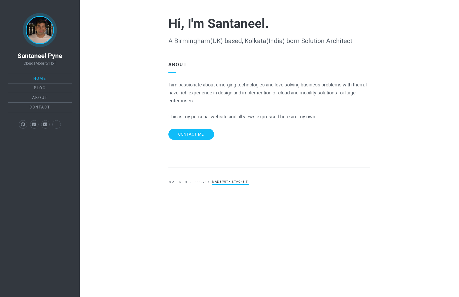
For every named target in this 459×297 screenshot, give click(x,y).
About (40, 97)
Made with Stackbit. (230, 181)
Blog (39, 88)
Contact (39, 107)
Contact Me (191, 134)
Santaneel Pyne (40, 56)
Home (39, 78)
